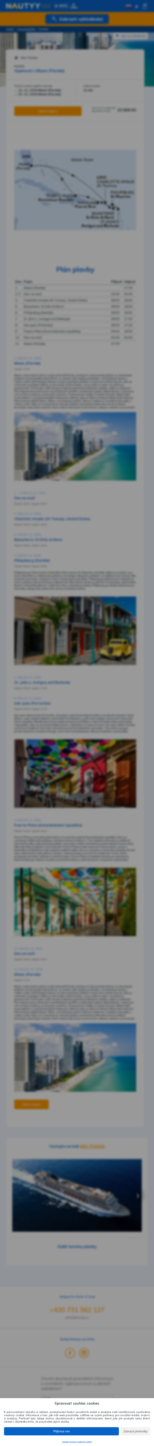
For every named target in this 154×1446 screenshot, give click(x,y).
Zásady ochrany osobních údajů (77, 1441)
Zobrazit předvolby (135, 1431)
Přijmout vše (61, 1431)
